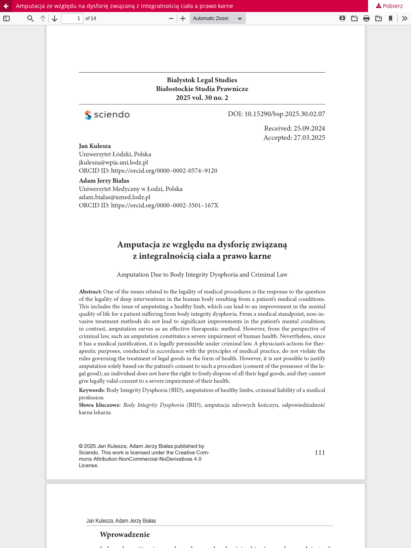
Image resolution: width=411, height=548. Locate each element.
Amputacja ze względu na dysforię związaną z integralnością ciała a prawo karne (124, 6)
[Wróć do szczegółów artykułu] (6, 6)
